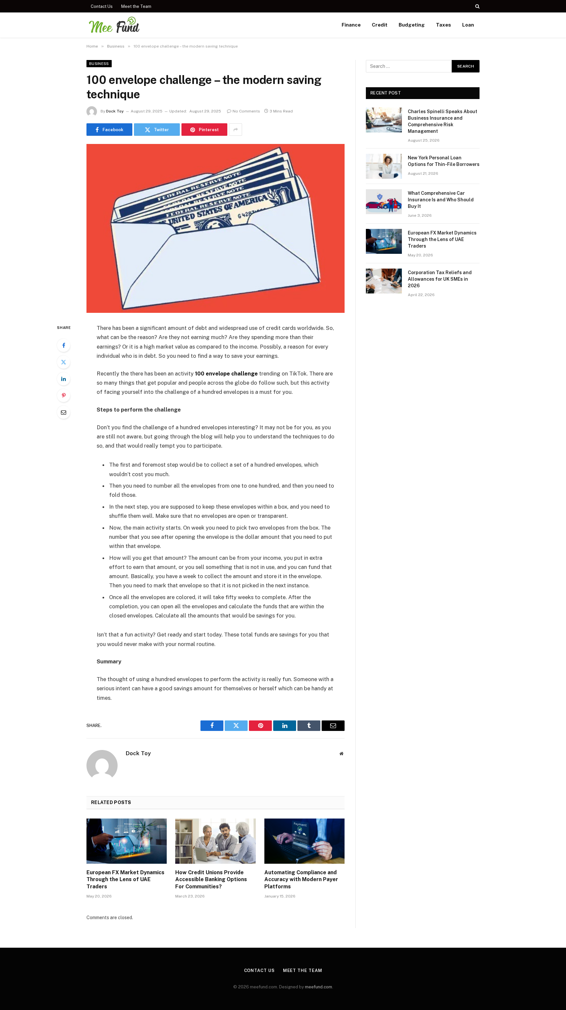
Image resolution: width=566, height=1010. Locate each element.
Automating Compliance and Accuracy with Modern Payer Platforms (301, 879)
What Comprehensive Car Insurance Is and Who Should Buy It (441, 200)
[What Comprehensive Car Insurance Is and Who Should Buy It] (384, 201)
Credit (379, 25)
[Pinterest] (63, 395)
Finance (351, 25)
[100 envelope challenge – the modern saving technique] (215, 228)
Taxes (443, 25)
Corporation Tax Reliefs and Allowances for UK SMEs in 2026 (440, 279)
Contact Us (102, 6)
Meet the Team (136, 6)
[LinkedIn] (63, 378)
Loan (468, 25)
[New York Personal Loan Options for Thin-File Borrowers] (384, 166)
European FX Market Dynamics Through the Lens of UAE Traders (125, 879)
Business (99, 64)
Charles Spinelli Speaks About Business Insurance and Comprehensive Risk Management (442, 121)
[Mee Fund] (113, 24)
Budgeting (412, 25)
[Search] (477, 6)
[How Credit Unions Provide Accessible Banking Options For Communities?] (215, 841)
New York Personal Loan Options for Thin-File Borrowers (444, 161)
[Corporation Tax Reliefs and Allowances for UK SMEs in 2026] (384, 281)
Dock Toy (115, 111)
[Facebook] (63, 345)
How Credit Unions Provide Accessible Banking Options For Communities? (211, 879)
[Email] (63, 412)
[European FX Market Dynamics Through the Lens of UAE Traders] (126, 841)
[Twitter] (63, 362)
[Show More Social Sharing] (235, 129)
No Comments (246, 111)
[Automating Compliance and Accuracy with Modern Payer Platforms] (304, 841)
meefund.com (318, 986)
